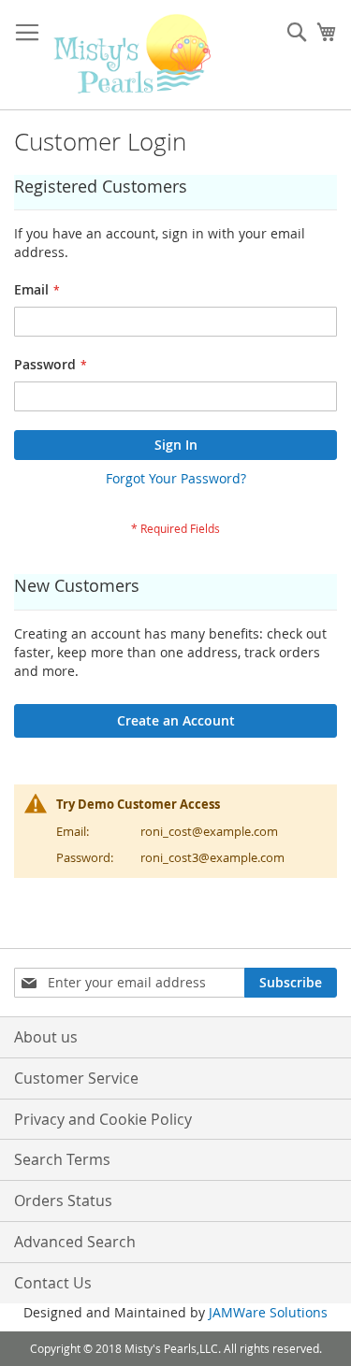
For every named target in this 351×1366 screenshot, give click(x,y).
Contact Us (53, 1283)
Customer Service (76, 1078)
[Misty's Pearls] (132, 55)
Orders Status (63, 1200)
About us (46, 1037)
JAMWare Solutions (268, 1312)
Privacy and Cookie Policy (103, 1119)
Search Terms (62, 1159)
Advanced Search (75, 1241)
